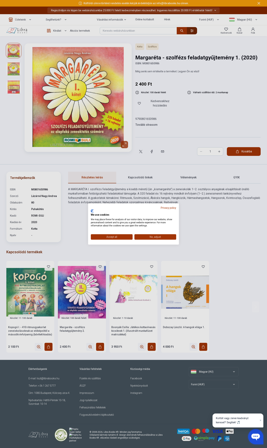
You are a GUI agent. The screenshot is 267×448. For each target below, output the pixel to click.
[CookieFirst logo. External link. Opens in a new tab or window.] (92, 211)
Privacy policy (168, 207)
